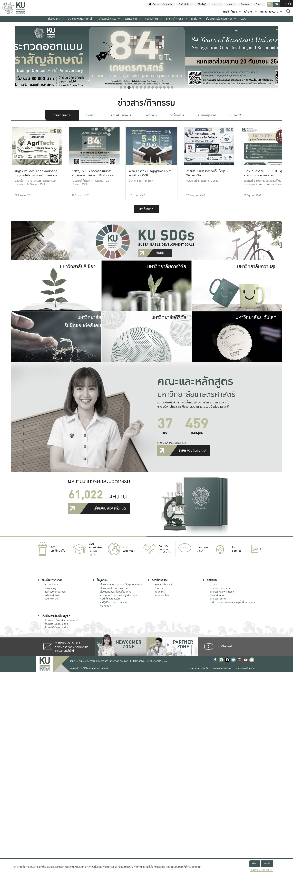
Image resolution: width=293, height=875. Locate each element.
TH (269, 4)
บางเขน (213, 585)
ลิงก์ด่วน (159, 588)
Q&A (243, 19)
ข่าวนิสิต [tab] (90, 115)
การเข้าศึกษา (230, 12)
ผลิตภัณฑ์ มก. (51, 599)
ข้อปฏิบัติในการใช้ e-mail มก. (114, 602)
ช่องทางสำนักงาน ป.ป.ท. (56, 627)
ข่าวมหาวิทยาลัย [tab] (62, 115)
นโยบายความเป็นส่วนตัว (245, 668)
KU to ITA (235, 115)
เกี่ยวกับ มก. (53, 19)
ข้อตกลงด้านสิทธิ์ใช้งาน (222, 668)
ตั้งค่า (254, 864)
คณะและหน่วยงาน (268, 12)
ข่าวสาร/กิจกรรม (174, 19)
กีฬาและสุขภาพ (52, 595)
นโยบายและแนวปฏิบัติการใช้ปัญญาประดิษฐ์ (121, 585)
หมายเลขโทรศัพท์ (163, 585)
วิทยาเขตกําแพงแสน (220, 588)
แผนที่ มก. (160, 592)
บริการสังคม (130, 19)
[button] (121, 87)
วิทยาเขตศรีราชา (218, 599)
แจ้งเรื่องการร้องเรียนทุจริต (219, 19)
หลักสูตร (248, 12)
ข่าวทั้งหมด (145, 209)
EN (276, 4)
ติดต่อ (194, 19)
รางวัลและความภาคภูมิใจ (80, 19)
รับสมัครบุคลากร (207, 115)
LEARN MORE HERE (261, 870)
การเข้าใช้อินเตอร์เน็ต (110, 599)
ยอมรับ (267, 864)
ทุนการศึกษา (151, 19)
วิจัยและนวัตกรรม (107, 19)
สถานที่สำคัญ (51, 585)
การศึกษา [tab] (151, 115)
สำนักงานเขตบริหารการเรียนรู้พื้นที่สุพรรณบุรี (232, 602)
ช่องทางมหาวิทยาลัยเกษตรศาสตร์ (60, 620)
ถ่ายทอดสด (105, 606)
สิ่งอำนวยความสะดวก (55, 592)
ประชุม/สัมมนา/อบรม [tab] (121, 115)
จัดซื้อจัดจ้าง (177, 115)
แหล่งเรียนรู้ (50, 588)
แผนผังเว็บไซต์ (162, 595)
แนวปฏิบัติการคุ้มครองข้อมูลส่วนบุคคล (119, 595)
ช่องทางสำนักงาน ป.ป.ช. (56, 624)
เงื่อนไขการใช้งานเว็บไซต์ (198, 668)
